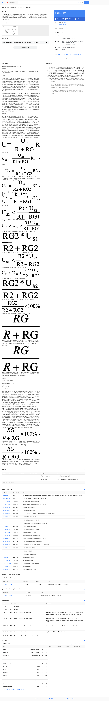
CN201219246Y (6, 557)
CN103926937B (6, 520)
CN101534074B (6, 507)
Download (74, 644)
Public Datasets (53, 698)
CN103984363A (6, 532)
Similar (78, 18)
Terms (60, 698)
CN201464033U (6, 510)
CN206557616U (6, 538)
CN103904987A (6, 526)
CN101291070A (6, 541)
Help (73, 698)
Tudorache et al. (6, 498)
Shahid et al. (5, 495)
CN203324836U (6, 551)
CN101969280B (6, 504)
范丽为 (60, 25)
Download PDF (60, 18)
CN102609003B (6, 501)
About (36, 698)
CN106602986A (6, 523)
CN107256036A (6, 479)
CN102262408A (6, 535)
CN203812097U (6, 569)
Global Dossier (70, 58)
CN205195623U (6, 566)
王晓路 (64, 25)
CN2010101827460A (7, 584)
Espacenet (64, 58)
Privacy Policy (67, 698)
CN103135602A (6, 547)
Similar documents (73, 54)
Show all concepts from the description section (13, 689)
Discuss (76, 58)
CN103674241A (6, 476)
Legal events (66, 54)
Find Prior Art (70, 18)
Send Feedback (43, 698)
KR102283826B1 (6, 513)
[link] (5, 649)
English (64, 22)
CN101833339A (6, 544)
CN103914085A (6, 529)
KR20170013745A (7, 563)
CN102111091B (6, 560)
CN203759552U (6, 516)
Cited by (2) (59, 54)
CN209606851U (6, 554)
